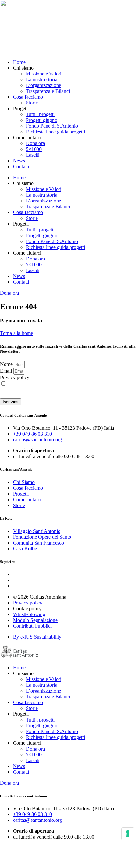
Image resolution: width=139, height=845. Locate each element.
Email (6, 371)
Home (19, 62)
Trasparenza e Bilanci (48, 91)
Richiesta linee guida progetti (55, 131)
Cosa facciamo (28, 97)
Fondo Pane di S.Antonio (52, 126)
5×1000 (34, 149)
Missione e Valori (43, 73)
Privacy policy (14, 377)
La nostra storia (41, 79)
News (19, 160)
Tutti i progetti (40, 114)
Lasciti (32, 155)
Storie (32, 102)
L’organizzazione (43, 85)
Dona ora (35, 143)
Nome (7, 364)
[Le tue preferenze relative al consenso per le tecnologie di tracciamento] (128, 834)
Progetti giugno (41, 120)
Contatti (21, 166)
